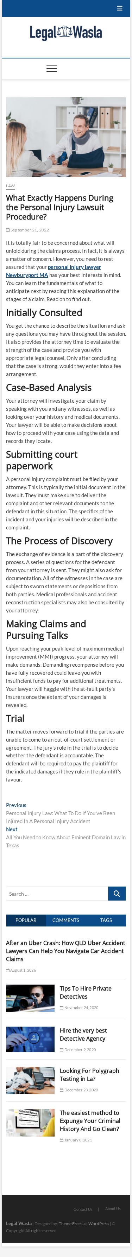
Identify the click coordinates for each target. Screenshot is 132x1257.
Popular (25, 920)
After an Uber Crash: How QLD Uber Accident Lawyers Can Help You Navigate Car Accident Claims (65, 951)
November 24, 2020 (81, 1007)
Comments (65, 920)
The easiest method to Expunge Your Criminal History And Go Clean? (90, 1121)
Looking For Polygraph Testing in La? (89, 1075)
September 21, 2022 (29, 229)
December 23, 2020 (81, 1090)
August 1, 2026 (23, 970)
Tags (106, 920)
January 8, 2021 (78, 1140)
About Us (113, 1208)
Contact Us (83, 1209)
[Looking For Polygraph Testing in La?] (30, 1071)
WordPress (98, 1223)
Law (10, 185)
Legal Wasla (19, 1223)
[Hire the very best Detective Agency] (30, 1030)
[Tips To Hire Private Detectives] (30, 988)
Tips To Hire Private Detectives (86, 992)
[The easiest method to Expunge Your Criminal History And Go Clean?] (30, 1113)
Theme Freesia (72, 1223)
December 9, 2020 (80, 1049)
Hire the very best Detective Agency (83, 1034)
